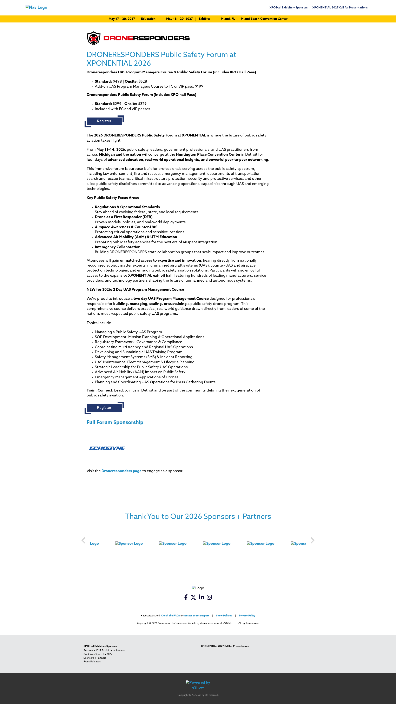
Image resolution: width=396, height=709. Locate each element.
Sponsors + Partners (95, 658)
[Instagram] (209, 598)
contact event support (196, 616)
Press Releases (92, 662)
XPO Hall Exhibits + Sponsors (289, 7)
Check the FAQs (170, 616)
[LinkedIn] (202, 598)
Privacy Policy (247, 616)
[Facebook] (186, 598)
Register (104, 121)
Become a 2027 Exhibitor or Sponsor (104, 650)
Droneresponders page (121, 471)
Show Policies (224, 616)
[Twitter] (193, 598)
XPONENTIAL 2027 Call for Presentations (340, 7)
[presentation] (83, 540)
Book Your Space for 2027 (98, 654)
